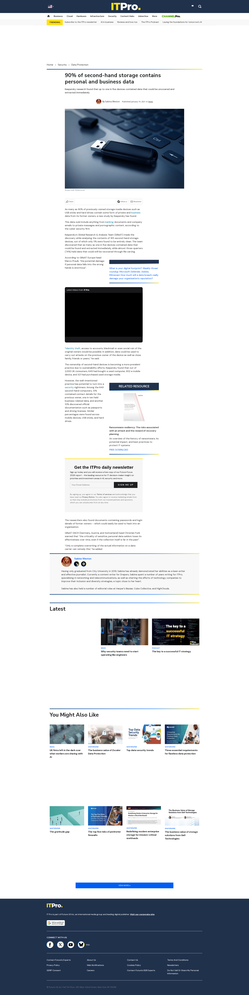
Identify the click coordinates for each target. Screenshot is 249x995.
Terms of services (104, 494)
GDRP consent (54, 970)
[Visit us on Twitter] (60, 944)
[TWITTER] (77, 564)
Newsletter (137, 201)
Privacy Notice (88, 497)
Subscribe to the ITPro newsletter (81, 22)
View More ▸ (124, 885)
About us (91, 960)
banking (109, 222)
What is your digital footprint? (125, 268)
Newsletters (173, 965)
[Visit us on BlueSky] (80, 944)
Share (71, 201)
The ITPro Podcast (150, 22)
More (154, 16)
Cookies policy (134, 965)
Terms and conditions (177, 960)
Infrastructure (97, 16)
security (69, 387)
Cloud (70, 16)
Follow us (123, 201)
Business (58, 16)
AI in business (107, 22)
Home (50, 64)
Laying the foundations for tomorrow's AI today (185, 22)
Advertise (143, 16)
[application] (104, 315)
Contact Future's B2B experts (141, 970)
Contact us (132, 960)
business (135, 212)
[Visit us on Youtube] (70, 944)
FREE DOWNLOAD (118, 449)
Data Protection (79, 64)
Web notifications (95, 965)
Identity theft (73, 348)
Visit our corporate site (142, 914)
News (150, 101)
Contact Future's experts (59, 960)
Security (112, 16)
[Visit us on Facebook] (50, 944)
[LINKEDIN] (84, 564)
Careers (90, 970)
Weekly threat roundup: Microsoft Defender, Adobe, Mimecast (133, 272)
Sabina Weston (112, 101)
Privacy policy (53, 965)
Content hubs (127, 16)
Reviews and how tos (127, 22)
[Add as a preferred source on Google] (56, 923)
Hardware (81, 16)
